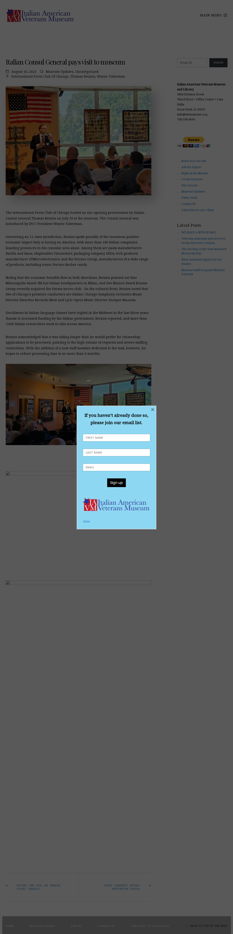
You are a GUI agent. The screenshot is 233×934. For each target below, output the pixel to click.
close (86, 521)
